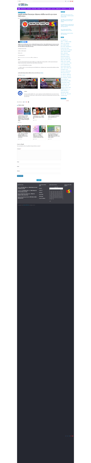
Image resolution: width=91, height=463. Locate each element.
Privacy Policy (41, 194)
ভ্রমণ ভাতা (53, 8)
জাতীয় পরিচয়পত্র (44, 8)
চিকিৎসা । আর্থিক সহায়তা (64, 53)
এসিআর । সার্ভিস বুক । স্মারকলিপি (65, 51)
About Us (40, 188)
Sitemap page (41, 196)
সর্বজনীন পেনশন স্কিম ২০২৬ (65, 90)
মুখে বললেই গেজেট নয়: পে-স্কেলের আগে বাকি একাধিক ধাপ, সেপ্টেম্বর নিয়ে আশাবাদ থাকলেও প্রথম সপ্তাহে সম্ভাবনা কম (67, 25)
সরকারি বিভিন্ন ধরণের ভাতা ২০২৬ (65, 89)
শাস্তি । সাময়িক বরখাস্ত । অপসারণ (65, 84)
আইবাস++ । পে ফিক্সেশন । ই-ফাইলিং (66, 41)
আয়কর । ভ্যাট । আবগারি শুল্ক (65, 43)
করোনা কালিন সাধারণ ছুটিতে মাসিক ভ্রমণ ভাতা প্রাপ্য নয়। (27, 86)
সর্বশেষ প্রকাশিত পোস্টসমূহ (64, 92)
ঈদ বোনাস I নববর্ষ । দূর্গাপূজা (65, 48)
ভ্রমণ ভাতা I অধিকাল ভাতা (64, 79)
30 (50, 198)
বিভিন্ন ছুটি (39, 8)
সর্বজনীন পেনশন (58, 8)
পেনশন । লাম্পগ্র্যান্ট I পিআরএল (65, 64)
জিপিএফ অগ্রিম (34, 8)
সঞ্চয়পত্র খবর (63, 8)
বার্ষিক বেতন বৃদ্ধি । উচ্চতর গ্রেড (65, 72)
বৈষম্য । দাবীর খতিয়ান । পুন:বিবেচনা (66, 77)
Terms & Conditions (42, 198)
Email (18, 166)
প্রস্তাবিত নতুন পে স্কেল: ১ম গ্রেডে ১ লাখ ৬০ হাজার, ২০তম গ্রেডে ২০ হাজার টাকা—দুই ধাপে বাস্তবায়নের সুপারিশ (67, 15)
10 (52, 193)
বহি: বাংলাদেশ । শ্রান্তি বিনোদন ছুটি (66, 71)
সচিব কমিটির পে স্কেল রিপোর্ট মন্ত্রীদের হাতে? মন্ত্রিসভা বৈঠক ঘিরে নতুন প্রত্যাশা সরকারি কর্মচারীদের (67, 20)
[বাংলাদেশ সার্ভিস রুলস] (19, 9)
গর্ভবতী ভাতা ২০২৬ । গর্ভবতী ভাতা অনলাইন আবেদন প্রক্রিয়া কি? (38, 117)
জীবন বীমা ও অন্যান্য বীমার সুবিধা (65, 58)
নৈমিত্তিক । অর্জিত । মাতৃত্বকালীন (65, 61)
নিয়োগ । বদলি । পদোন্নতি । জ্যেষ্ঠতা (66, 59)
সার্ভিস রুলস (49, 8)
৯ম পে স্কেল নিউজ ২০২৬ (64, 40)
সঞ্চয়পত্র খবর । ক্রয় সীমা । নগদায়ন (66, 87)
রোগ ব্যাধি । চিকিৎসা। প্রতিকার (65, 82)
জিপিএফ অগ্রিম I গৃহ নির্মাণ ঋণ (65, 56)
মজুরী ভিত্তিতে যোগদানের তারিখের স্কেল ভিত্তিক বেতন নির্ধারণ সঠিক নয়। (50, 86)
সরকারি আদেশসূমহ (23, 8)
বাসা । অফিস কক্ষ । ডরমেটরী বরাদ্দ (66, 74)
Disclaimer (40, 192)
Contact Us (40, 190)
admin (23, 18)
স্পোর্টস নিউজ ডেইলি (64, 95)
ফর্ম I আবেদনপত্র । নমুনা (64, 69)
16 (50, 195)
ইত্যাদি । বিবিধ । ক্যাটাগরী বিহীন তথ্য (21, 12)
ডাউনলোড (23, 75)
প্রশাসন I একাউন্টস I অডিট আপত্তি (65, 66)
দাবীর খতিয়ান (29, 8)
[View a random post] (72, 9)
